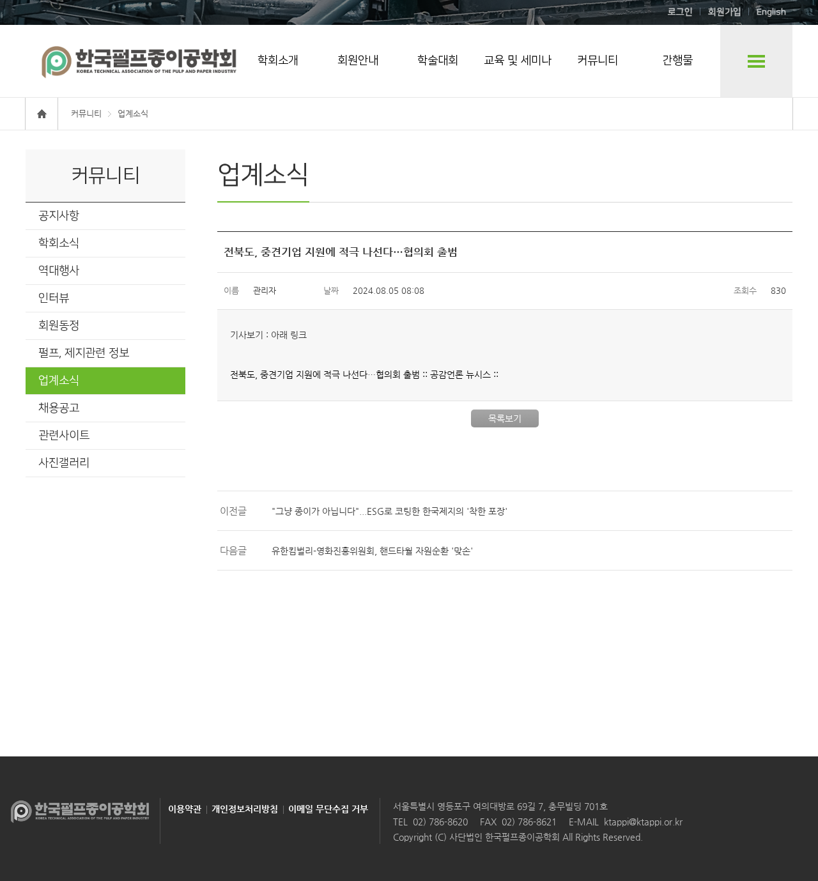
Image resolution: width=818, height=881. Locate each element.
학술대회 (437, 60)
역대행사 (58, 270)
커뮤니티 (597, 60)
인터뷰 (53, 298)
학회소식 (58, 243)
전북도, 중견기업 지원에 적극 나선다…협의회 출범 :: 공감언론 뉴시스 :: (364, 374)
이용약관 (184, 809)
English (771, 12)
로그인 (680, 12)
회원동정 (58, 325)
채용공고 (58, 408)
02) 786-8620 (440, 821)
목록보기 (504, 418)
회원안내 (357, 60)
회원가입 (724, 12)
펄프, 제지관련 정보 (83, 353)
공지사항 (58, 216)
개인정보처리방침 (245, 809)
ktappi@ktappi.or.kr (643, 821)
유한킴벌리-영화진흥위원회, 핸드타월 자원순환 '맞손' (372, 551)
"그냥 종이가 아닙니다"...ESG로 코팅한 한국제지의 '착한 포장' (389, 511)
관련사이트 (63, 435)
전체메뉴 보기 (756, 61)
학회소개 (278, 60)
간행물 (677, 60)
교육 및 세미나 (518, 60)
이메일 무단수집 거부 (328, 809)
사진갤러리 (63, 463)
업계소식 (58, 380)
